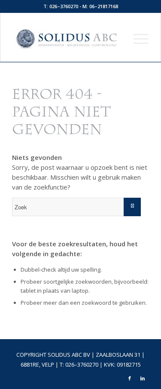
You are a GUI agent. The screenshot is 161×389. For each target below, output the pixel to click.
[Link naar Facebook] (129, 378)
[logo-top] (67, 38)
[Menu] (137, 38)
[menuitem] (137, 38)
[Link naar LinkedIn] (142, 378)
